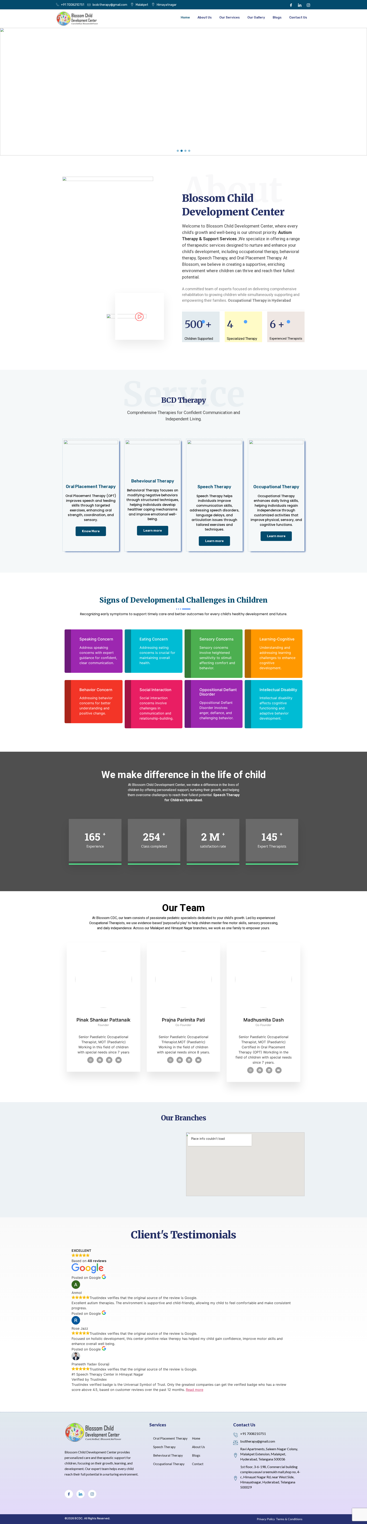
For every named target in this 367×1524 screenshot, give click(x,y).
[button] (178, 151)
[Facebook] (291, 5)
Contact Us (298, 17)
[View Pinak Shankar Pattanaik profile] (103, 1014)
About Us (205, 17)
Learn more (152, 530)
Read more (194, 1389)
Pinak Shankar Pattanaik (103, 1020)
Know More (91, 531)
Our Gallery (256, 17)
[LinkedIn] (300, 5)
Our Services (229, 17)
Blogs (277, 17)
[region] (183, 91)
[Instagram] (308, 5)
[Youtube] (170, 1060)
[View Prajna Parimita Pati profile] (183, 1014)
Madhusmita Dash (263, 1020)
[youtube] (118, 1060)
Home (185, 17)
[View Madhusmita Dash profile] (263, 1014)
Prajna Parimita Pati (183, 1020)
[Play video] (138, 318)
